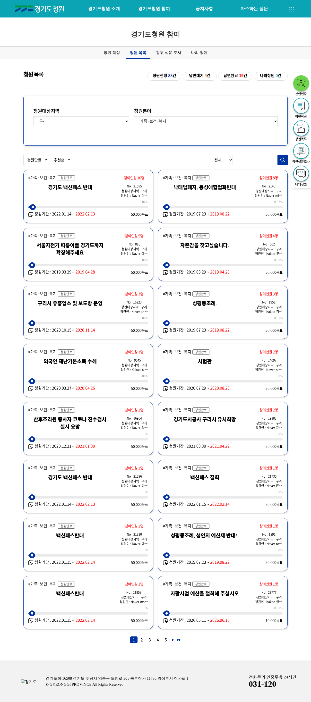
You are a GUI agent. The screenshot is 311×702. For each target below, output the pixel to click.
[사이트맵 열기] (291, 9)
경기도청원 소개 (104, 8)
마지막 (178, 641)
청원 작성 (112, 53)
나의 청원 (199, 53)
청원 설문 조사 (168, 53)
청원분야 (142, 111)
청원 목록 (138, 53)
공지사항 (204, 8)
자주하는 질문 (254, 8)
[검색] (282, 160)
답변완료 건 (235, 75)
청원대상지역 (46, 111)
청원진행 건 (164, 75)
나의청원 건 (270, 75)
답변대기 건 (199, 75)
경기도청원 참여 (154, 8)
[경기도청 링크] (29, 682)
